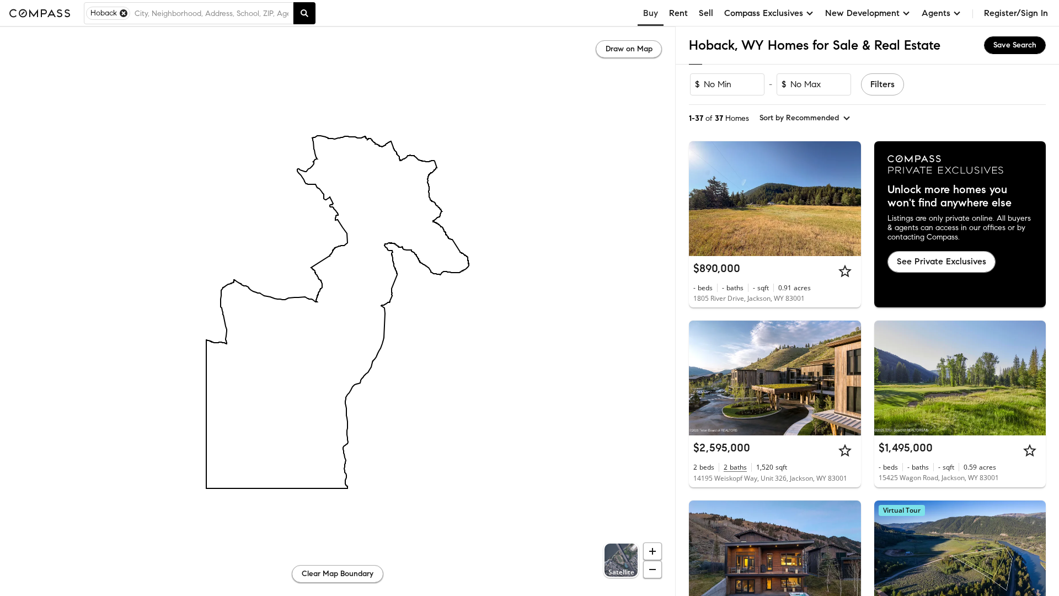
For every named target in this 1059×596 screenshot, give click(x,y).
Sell (706, 13)
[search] (304, 13)
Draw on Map (629, 49)
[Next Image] (848, 198)
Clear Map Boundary (337, 573)
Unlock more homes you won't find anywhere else (949, 196)
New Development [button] (862, 13)
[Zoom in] (652, 551)
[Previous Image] (702, 198)
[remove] (123, 13)
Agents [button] (936, 13)
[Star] (845, 270)
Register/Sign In (1016, 13)
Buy (650, 13)
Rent (678, 13)
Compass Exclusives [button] (763, 13)
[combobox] (211, 13)
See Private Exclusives (941, 261)
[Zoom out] (652, 569)
